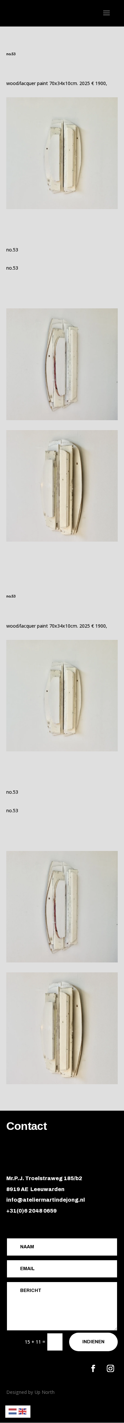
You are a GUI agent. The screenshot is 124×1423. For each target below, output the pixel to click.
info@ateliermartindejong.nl (45, 1200)
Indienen (93, 1341)
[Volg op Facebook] (93, 1368)
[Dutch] (13, 1411)
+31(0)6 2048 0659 (31, 1211)
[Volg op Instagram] (110, 1368)
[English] (23, 1411)
